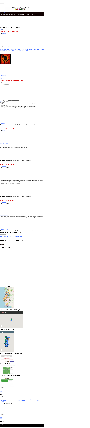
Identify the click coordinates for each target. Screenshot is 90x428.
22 (1, 391)
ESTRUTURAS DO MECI (6, 14)
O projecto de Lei (1, 101)
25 (3, 391)
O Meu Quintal (31, 400)
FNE (40, 399)
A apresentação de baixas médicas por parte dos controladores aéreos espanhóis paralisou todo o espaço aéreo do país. (22, 50)
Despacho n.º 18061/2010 (7, 164)
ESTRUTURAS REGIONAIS (20, 14)
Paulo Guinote (38, 400)
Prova (42, 400)
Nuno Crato (26, 400)
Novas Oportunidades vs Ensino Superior (11, 80)
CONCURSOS (13, 14)
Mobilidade (11, 400)
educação (29, 399)
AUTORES (32, 14)
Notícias (18, 400)
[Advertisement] (21, 20)
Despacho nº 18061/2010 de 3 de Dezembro (4, 179)
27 (0, 392)
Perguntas (41, 400)
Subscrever (2, 244)
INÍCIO (1, 14)
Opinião (34, 400)
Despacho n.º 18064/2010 (7, 128)
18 (3, 390)
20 (0, 391)
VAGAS (1, 401)
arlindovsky (4, 33)
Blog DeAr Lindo (2, 12)
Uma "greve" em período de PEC (9, 31)
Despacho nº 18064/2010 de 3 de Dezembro (4, 143)
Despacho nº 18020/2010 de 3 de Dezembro (4, 215)
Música (16, 400)
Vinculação (3, 401)
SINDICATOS (27, 14)
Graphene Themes (7, 426)
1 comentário (3, 123)
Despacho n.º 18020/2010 (7, 200)
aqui (14, 144)
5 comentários (3, 75)
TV (0, 401)
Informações (3, 400)
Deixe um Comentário (4, 229)
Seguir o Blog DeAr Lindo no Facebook (11, 236)
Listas (7, 400)
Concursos (10, 399)
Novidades (23, 400)
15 (1, 390)
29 (1, 392)
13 (0, 390)
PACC (35, 400)
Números (28, 400)
